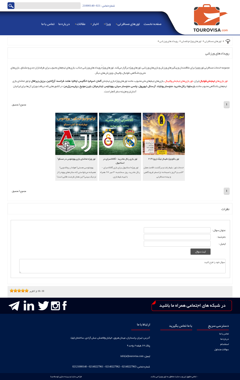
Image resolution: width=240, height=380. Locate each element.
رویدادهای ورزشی (168, 41)
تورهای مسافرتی (129, 23)
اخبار (95, 23)
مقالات (81, 23)
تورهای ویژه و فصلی (191, 41)
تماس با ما (48, 23)
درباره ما (64, 23)
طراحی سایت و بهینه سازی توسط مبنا (66, 376)
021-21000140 (91, 5)
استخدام (224, 344)
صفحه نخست (152, 23)
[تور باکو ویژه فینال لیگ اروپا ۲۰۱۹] (164, 164)
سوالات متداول (221, 349)
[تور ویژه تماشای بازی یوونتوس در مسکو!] (76, 164)
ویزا (108, 23)
